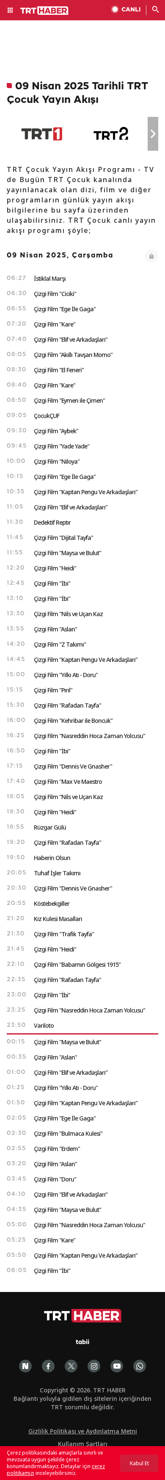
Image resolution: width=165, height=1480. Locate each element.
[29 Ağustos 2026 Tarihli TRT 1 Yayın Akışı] (42, 134)
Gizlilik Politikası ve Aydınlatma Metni (82, 1431)
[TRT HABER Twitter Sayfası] (71, 1366)
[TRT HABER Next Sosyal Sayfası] (25, 1366)
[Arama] (155, 10)
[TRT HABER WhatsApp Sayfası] (139, 1366)
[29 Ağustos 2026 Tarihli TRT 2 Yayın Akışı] (111, 134)
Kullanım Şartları (82, 1444)
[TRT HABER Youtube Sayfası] (116, 1366)
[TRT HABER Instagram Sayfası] (94, 1366)
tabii (82, 1342)
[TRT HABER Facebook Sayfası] (48, 1366)
